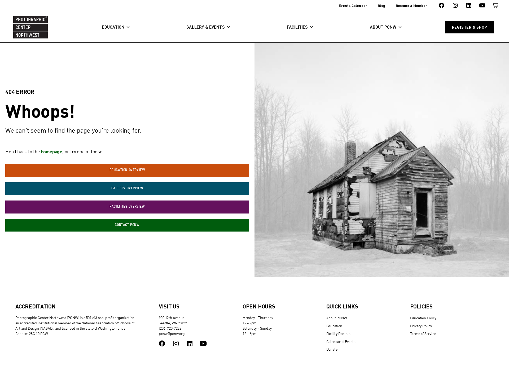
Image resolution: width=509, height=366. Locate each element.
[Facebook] (441, 5)
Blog (381, 5)
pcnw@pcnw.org (172, 333)
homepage (51, 151)
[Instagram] (455, 5)
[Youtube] (482, 5)
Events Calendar (353, 5)
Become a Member (411, 5)
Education (113, 26)
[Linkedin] (468, 5)
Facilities (297, 26)
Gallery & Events (205, 26)
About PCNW (383, 26)
